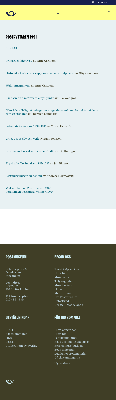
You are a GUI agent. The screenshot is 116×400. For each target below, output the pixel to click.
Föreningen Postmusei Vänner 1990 (29, 191)
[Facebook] (87, 2)
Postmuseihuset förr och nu (24, 176)
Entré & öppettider (66, 269)
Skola (58, 289)
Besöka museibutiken (68, 345)
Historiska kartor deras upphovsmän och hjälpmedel (40, 73)
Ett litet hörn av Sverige (21, 345)
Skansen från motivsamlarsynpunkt (30, 98)
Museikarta (61, 277)
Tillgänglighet (64, 281)
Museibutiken (63, 285)
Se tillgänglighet (65, 337)
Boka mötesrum (64, 349)
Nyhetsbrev (62, 363)
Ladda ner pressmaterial (70, 353)
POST (9, 330)
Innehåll (11, 48)
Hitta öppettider (65, 330)
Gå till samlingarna (67, 357)
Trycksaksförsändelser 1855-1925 (27, 163)
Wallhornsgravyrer (18, 85)
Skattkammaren (16, 333)
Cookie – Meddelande (68, 305)
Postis (9, 341)
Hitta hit (60, 273)
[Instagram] (93, 2)
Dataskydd (61, 301)
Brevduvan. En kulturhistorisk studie (30, 151)
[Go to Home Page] (11, 13)
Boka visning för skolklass (71, 341)
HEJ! (9, 337)
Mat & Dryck (62, 293)
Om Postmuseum (65, 297)
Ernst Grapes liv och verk (22, 138)
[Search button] (109, 13)
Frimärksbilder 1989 (19, 60)
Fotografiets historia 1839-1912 (26, 126)
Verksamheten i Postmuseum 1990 (28, 188)
